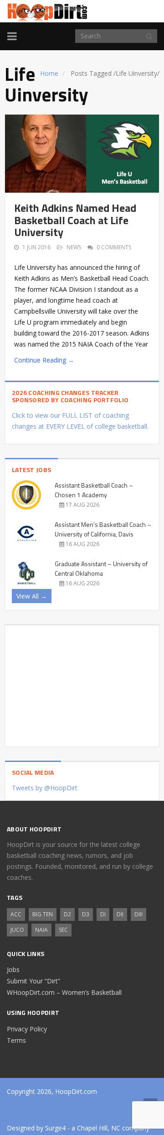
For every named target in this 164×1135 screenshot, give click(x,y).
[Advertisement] (82, 682)
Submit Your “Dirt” (33, 981)
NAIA (41, 930)
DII (120, 914)
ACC (15, 914)
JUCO (17, 930)
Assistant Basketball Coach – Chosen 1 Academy (94, 489)
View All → (31, 596)
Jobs (13, 969)
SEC (63, 930)
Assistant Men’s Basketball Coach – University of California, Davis (103, 529)
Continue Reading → (44, 360)
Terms (16, 1040)
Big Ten (42, 914)
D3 (85, 914)
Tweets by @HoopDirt (44, 787)
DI (103, 914)
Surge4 (55, 1128)
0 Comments (114, 247)
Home (49, 73)
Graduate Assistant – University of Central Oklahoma (101, 568)
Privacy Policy (27, 1029)
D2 (67, 914)
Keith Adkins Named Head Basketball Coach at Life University (75, 220)
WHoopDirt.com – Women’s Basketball (64, 992)
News (74, 247)
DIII (138, 914)
